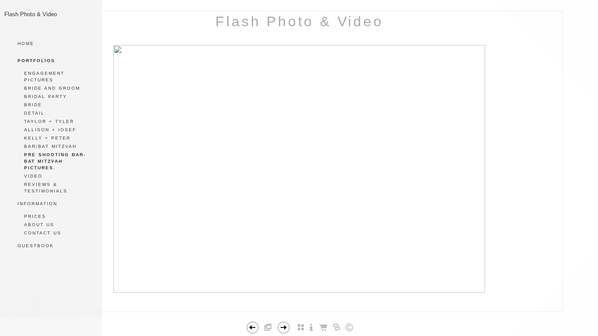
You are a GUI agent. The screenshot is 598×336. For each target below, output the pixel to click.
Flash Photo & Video (299, 21)
